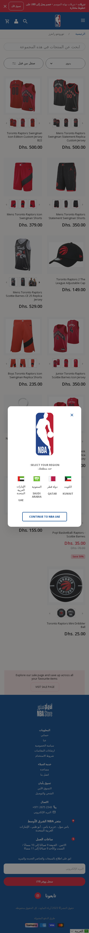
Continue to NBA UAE (44, 517)
